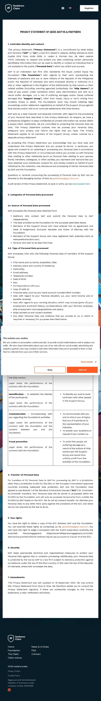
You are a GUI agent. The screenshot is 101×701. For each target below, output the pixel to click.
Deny (50, 370)
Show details (87, 362)
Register (89, 8)
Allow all (82, 370)
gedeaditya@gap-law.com (65, 178)
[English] (70, 8)
